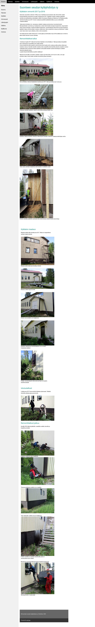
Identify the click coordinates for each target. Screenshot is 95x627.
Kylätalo (17, 1)
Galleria (42, 1)
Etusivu (3, 1)
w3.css (28, 620)
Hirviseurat (25, 1)
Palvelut (10, 1)
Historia (56, 1)
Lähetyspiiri (34, 1)
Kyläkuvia (49, 1)
